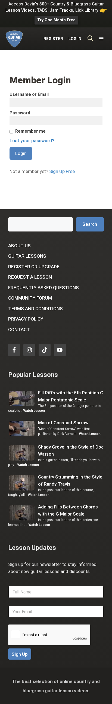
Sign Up (20, 654)
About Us (19, 245)
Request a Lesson (30, 277)
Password (20, 112)
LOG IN (75, 38)
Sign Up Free (62, 171)
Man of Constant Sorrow (63, 422)
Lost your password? (32, 140)
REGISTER (53, 38)
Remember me (30, 131)
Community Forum (30, 298)
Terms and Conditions (35, 308)
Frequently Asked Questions (43, 287)
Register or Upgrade (34, 266)
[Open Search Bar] (90, 39)
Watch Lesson (34, 411)
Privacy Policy (25, 319)
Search (89, 224)
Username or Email (29, 94)
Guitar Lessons (27, 256)
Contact (19, 329)
